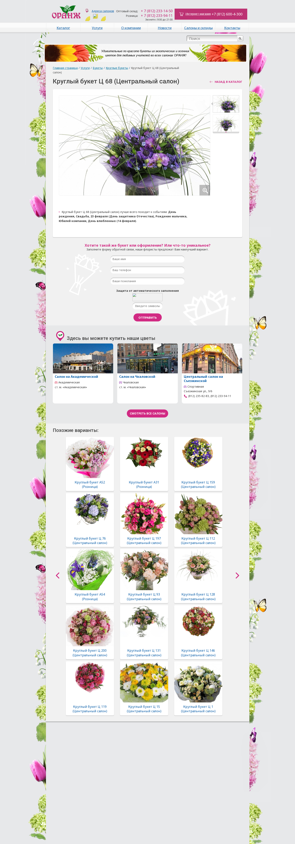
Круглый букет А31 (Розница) (144, 484)
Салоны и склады (198, 27)
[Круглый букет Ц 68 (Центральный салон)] (226, 104)
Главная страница (65, 68)
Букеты (98, 68)
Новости (165, 27)
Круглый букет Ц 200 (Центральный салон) (90, 652)
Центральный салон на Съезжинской (203, 378)
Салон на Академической (76, 376)
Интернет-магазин (198, 14)
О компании (131, 27)
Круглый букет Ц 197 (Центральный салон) (144, 540)
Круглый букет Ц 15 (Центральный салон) (144, 708)
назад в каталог (228, 81)
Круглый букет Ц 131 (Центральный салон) (144, 652)
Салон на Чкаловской (137, 376)
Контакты (232, 27)
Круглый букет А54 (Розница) (90, 596)
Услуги (97, 27)
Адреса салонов (103, 11)
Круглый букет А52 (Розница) (90, 484)
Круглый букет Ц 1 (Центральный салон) (198, 708)
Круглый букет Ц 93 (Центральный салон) (144, 596)
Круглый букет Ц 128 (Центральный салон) (198, 596)
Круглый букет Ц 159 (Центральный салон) (198, 484)
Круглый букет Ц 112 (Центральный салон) (198, 540)
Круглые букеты (117, 68)
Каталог (63, 27)
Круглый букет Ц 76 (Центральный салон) (90, 540)
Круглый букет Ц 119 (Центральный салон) (90, 708)
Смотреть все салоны (147, 413)
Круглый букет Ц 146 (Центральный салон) (198, 652)
